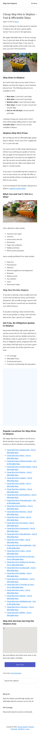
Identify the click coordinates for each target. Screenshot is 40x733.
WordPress (21, 729)
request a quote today (17, 188)
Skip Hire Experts (10, 3)
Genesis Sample (22, 727)
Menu (35, 3)
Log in (28, 729)
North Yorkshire (16, 673)
